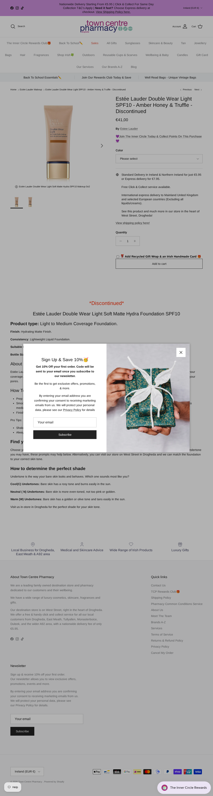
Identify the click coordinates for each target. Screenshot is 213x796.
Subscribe (65, 434)
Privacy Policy (72, 410)
